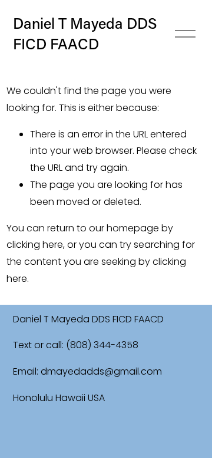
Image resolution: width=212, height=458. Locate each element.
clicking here (34, 244)
